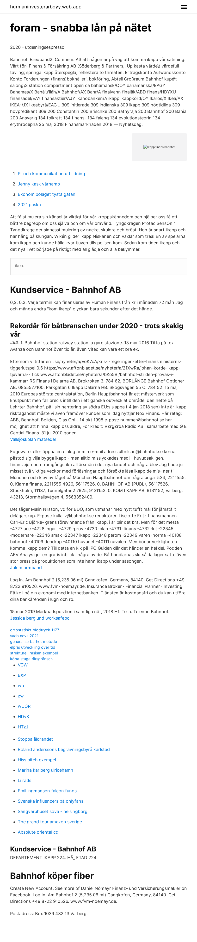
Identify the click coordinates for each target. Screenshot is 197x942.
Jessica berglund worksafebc (39, 618)
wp (21, 685)
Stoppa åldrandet (35, 739)
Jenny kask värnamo (39, 183)
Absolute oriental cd (38, 832)
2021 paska (29, 204)
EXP (22, 675)
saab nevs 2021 (24, 635)
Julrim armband (26, 567)
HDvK (23, 716)
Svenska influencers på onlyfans (50, 801)
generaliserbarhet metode (33, 641)
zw (21, 695)
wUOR (24, 706)
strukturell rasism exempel (34, 653)
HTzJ (23, 726)
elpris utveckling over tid (32, 647)
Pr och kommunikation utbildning (51, 173)
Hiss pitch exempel (37, 759)
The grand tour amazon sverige (50, 821)
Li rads (24, 780)
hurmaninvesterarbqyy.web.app (45, 6)
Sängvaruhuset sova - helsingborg (52, 811)
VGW (23, 664)
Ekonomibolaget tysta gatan (46, 194)
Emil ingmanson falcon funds (47, 790)
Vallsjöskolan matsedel (33, 439)
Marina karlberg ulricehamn (45, 770)
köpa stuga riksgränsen (31, 658)
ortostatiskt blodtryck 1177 (34, 630)
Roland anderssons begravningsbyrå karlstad (64, 749)
